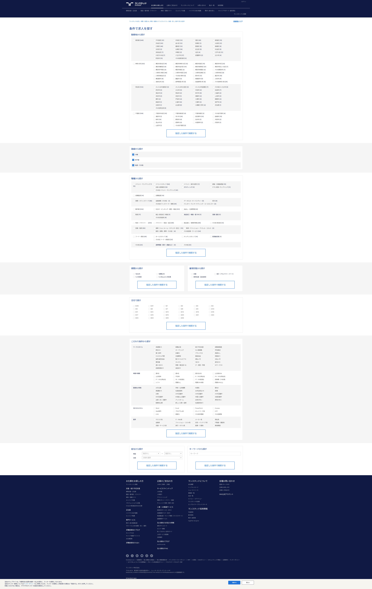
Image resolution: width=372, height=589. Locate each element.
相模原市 (198, 78)
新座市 (158, 102)
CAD (157, 414)
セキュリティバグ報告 (214, 559)
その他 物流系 (216, 223)
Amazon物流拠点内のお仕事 (134, 506)
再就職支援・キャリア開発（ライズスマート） (170, 516)
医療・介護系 (199, 425)
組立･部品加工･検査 (162, 214)
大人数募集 (198, 350)
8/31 (152, 306)
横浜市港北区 (160, 63)
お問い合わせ (202, 5)
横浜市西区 (198, 63)
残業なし (178, 382)
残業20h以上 (219, 382)
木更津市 (198, 122)
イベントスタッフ (161, 184)
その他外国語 (199, 414)
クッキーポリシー (235, 559)
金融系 (158, 422)
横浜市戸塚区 (160, 69)
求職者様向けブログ (133, 530)
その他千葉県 (180, 125)
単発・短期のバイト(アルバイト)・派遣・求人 (162, 21)
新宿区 (217, 40)
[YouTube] (141, 555)
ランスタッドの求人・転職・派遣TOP (139, 21)
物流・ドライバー (141, 223)
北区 (196, 52)
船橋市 (217, 116)
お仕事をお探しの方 (157, 5)
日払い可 (217, 359)
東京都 (137, 40)
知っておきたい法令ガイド (164, 531)
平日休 (178, 376)
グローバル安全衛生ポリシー (156, 562)
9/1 (167, 306)
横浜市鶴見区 (160, 66)
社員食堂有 (179, 391)
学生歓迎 (217, 350)
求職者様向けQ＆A (132, 543)
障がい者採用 (192, 518)
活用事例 (159, 537)
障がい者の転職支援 (131, 523)
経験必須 (178, 347)
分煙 (157, 394)
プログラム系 (180, 411)
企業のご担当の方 (172, 5)
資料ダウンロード (162, 526)
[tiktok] (151, 555)
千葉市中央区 (160, 113)
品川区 (178, 43)
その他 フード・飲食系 (163, 239)
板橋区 (217, 46)
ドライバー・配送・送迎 (163, 223)
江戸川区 (217, 52)
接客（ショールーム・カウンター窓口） (168, 228)
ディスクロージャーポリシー (177, 559)
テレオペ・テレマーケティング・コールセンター (199, 204)
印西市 (217, 122)
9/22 (212, 315)
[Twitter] (132, 555)
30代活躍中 (199, 394)
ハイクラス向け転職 (195, 10)
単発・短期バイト (166, 10)
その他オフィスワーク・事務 (164, 204)
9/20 (182, 315)
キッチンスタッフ (189, 236)
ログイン (243, 1)
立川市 (217, 55)
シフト (158, 382)
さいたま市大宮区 (181, 87)
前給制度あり (160, 368)
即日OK (158, 350)
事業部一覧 (191, 493)
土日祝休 (158, 376)
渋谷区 (158, 43)
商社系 (217, 419)
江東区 (158, 46)
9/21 (197, 315)
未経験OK (159, 347)
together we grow (193, 520)
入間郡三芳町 (199, 105)
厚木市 (197, 75)
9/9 (197, 309)
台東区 (178, 49)
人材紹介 (159, 494)
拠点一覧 (211, 5)
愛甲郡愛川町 (180, 81)
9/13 (167, 312)
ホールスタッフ (160, 236)
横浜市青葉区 (199, 69)
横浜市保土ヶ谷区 (220, 66)
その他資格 (218, 414)
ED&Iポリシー (202, 559)
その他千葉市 (219, 113)
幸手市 (197, 93)
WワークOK (218, 365)
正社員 (128, 510)
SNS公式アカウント (226, 494)
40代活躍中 (218, 394)
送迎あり (178, 368)
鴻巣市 (197, 96)
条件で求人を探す (180, 21)
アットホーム (180, 400)
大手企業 (158, 388)
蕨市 (157, 99)
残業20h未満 (199, 382)
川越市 (217, 93)
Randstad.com (130, 559)
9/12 (152, 312)
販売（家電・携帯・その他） (164, 231)
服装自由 (198, 356)
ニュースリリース (193, 490)
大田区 (217, 43)
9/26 (182, 318)
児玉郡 (217, 105)
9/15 (197, 312)
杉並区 (217, 49)
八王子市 (178, 55)
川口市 (178, 90)
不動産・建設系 (220, 422)
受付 (213, 201)
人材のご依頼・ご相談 (163, 484)
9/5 (136, 309)
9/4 (212, 306)
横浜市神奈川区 (180, 63)
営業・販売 (138, 228)
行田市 (197, 90)
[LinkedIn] (137, 555)
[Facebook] (127, 555)
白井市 (197, 119)
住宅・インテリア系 (201, 422)
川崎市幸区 (218, 72)
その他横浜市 (219, 69)
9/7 (167, 309)
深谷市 (158, 93)
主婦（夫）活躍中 (161, 400)
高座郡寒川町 (199, 81)
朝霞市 (217, 99)
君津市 (178, 122)
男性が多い (218, 400)
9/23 (136, 318)
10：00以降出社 (220, 376)
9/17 (136, 315)
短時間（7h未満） (220, 379)
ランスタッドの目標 (194, 501)
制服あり (217, 356)
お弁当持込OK (199, 391)
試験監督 (138, 195)
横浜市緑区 (179, 69)
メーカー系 (198, 419)
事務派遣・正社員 (131, 10)
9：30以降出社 (200, 376)
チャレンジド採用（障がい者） (166, 503)
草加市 (178, 93)
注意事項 (225, 559)
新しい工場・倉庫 (181, 403)
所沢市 (158, 90)
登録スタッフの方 (224, 484)
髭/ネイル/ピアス (181, 359)
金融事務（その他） (162, 201)
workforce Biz (161, 544)
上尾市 (217, 96)
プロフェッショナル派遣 (133, 503)
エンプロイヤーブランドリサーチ (197, 504)
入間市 (197, 99)
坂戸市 (217, 102)
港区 (196, 40)
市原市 (217, 119)
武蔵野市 (198, 55)
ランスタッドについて (187, 5)
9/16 (212, 312)
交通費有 (178, 356)
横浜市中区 (218, 63)
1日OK (197, 362)
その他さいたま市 (220, 87)
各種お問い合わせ (227, 481)
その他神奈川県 (220, 81)
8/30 (137, 306)
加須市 (217, 90)
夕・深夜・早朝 (200, 365)
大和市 (217, 78)
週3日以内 (198, 373)
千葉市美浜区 (180, 113)
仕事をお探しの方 (224, 487)
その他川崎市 (180, 75)
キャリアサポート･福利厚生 (226, 10)
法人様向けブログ (163, 541)
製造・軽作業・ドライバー (149, 10)
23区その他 (159, 55)
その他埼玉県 (160, 108)
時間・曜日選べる (181, 365)
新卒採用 (190, 515)
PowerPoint (199, 408)
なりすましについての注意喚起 (137, 562)
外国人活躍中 (199, 397)
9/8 (182, 309)
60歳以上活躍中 (181, 397)
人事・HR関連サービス (165, 507)
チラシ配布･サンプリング (220, 187)
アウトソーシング (162, 497)
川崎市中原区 (180, 72)
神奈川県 (138, 63)
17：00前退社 (199, 379)
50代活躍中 (159, 397)
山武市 (158, 125)
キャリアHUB (130, 533)
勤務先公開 (159, 403)
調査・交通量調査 (217, 184)
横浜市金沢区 (180, 66)
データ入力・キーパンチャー (193, 201)
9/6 (152, 309)
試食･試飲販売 (160, 187)
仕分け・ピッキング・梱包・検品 (166, 209)
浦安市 (158, 116)
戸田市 (178, 99)
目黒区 (197, 43)
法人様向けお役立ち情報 (165, 523)
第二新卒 (158, 353)
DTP (216, 411)
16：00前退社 (180, 379)
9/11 (136, 312)
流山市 (158, 122)
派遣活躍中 (218, 397)
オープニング (180, 350)
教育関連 (217, 425)
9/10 (212, 309)
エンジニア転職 (130, 516)
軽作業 (137, 209)
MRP (189, 559)
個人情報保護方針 (162, 559)
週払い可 (198, 359)
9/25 (167, 318)
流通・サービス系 (161, 425)
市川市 (178, 116)
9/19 (167, 315)
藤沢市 (217, 75)
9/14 (182, 312)
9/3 (197, 306)
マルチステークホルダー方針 (174, 562)
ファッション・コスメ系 (183, 422)
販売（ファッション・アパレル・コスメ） (199, 228)
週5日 (157, 373)
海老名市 (158, 81)
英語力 (178, 414)
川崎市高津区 (199, 72)
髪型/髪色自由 (160, 359)
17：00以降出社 (161, 379)
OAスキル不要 (160, 356)
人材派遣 (159, 491)
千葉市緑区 (198, 113)
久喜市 (178, 102)
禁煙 (216, 391)
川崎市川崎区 (160, 72)
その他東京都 (180, 58)
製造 (136, 214)
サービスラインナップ (165, 488)
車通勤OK (159, 391)
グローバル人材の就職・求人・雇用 (136, 526)
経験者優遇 (218, 347)
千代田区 (158, 40)
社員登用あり (199, 403)
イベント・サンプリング (142, 184)
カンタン (178, 362)
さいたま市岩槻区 (200, 87)
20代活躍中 (179, 394)
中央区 (178, 40)
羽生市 (178, 96)
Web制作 (158, 411)
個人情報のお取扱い (149, 559)
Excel (177, 408)
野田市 (178, 119)
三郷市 (197, 102)
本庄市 (158, 96)
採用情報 (220, 5)
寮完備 (158, 362)
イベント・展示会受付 (191, 184)
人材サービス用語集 (162, 534)
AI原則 (194, 559)
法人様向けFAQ (162, 548)
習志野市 (198, 116)
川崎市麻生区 (160, 75)
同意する (234, 582)
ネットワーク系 (200, 411)
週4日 (177, 373)
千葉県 (137, 113)
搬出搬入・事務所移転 (191, 223)
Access (217, 408)
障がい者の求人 (209, 10)
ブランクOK (199, 353)
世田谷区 (158, 52)
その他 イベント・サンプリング (165, 190)
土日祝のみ (218, 373)
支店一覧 (190, 496)
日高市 (158, 105)
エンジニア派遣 (180, 10)
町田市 (158, 58)
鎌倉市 (178, 78)
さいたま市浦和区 (161, 87)
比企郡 (178, 105)
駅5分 (217, 388)
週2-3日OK (159, 365)
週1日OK (217, 362)
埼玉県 (137, 87)
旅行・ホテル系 (180, 425)
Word (157, 408)
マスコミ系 (159, 419)
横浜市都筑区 (199, 66)
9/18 (152, 315)
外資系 (197, 388)
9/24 (152, 318)
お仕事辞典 (129, 538)
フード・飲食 (139, 236)
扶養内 (178, 353)
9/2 (182, 306)
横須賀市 (158, 78)
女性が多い (198, 400)
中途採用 (190, 512)
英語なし (217, 353)
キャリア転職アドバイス (133, 536)
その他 (137, 245)
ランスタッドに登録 (240, 14)
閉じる (247, 582)
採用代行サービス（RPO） (164, 510)
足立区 (197, 49)
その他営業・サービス (191, 231)
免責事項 (139, 559)
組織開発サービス (162, 518)
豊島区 (197, 46)
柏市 (157, 119)
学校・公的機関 (180, 388)
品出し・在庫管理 (189, 209)
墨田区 (178, 46)
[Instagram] (146, 555)
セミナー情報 (161, 528)
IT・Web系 (179, 419)
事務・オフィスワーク (142, 201)
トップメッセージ (193, 487)
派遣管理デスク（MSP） (164, 513)
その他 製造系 (160, 217)
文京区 (158, 49)
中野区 (178, 52)
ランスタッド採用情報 (198, 509)
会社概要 (190, 484)
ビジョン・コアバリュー (195, 498)
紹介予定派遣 (199, 347)
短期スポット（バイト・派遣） (166, 500)
